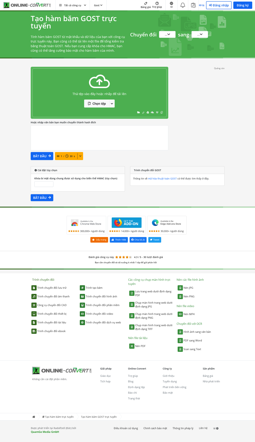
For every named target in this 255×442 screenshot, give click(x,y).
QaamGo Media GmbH (45, 432)
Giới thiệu (168, 375)
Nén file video (185, 306)
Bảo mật (168, 392)
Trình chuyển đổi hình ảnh (101, 296)
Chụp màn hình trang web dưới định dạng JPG (153, 304)
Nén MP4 (189, 314)
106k (120, 239)
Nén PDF (140, 346)
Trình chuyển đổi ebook (51, 331)
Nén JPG (188, 287)
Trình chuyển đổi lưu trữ (51, 287)
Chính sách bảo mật (155, 428)
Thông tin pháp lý (183, 428)
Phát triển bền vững (174, 387)
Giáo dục (105, 375)
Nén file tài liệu (137, 338)
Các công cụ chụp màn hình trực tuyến (149, 282)
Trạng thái (134, 398)
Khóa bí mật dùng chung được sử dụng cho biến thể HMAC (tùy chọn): (76, 178)
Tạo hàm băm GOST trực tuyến (99, 416)
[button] (73, 5)
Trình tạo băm (94, 287)
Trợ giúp (157, 6)
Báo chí (132, 392)
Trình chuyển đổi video (99, 313)
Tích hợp (105, 381)
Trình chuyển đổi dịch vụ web (103, 322)
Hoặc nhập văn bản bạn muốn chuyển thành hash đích (63, 122)
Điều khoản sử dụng (126, 428)
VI (214, 428)
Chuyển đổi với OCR (189, 324)
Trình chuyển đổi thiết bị (51, 313)
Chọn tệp (99, 103)
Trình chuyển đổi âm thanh (53, 296)
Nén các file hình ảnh (190, 280)
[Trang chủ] (33, 416)
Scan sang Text (192, 349)
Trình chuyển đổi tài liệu (51, 322)
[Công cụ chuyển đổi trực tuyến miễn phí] (29, 5)
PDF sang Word (193, 340)
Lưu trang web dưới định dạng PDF (153, 293)
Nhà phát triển (211, 381)
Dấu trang (101, 239)
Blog (130, 381)
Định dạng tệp (136, 387)
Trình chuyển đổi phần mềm (103, 305)
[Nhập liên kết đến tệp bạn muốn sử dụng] (143, 112)
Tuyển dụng (170, 381)
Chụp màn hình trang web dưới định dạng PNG (153, 316)
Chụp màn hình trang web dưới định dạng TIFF (153, 327)
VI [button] (171, 6)
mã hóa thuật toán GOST (162, 178)
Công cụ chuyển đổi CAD (52, 305)
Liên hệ (203, 428)
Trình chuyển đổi (43, 280)
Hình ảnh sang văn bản (197, 331)
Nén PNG (189, 296)
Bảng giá (146, 7)
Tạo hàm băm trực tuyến (59, 416)
